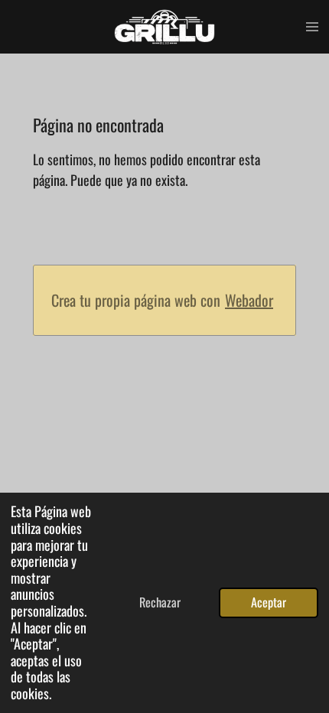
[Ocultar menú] (312, 27)
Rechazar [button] (160, 602)
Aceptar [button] (268, 602)
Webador (249, 300)
